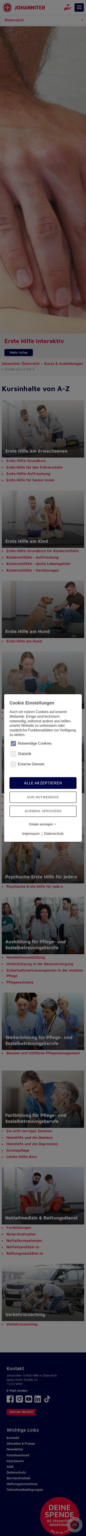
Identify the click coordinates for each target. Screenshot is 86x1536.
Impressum (30, 834)
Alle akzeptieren (43, 783)
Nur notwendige (43, 797)
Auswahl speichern (43, 811)
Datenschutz (54, 834)
